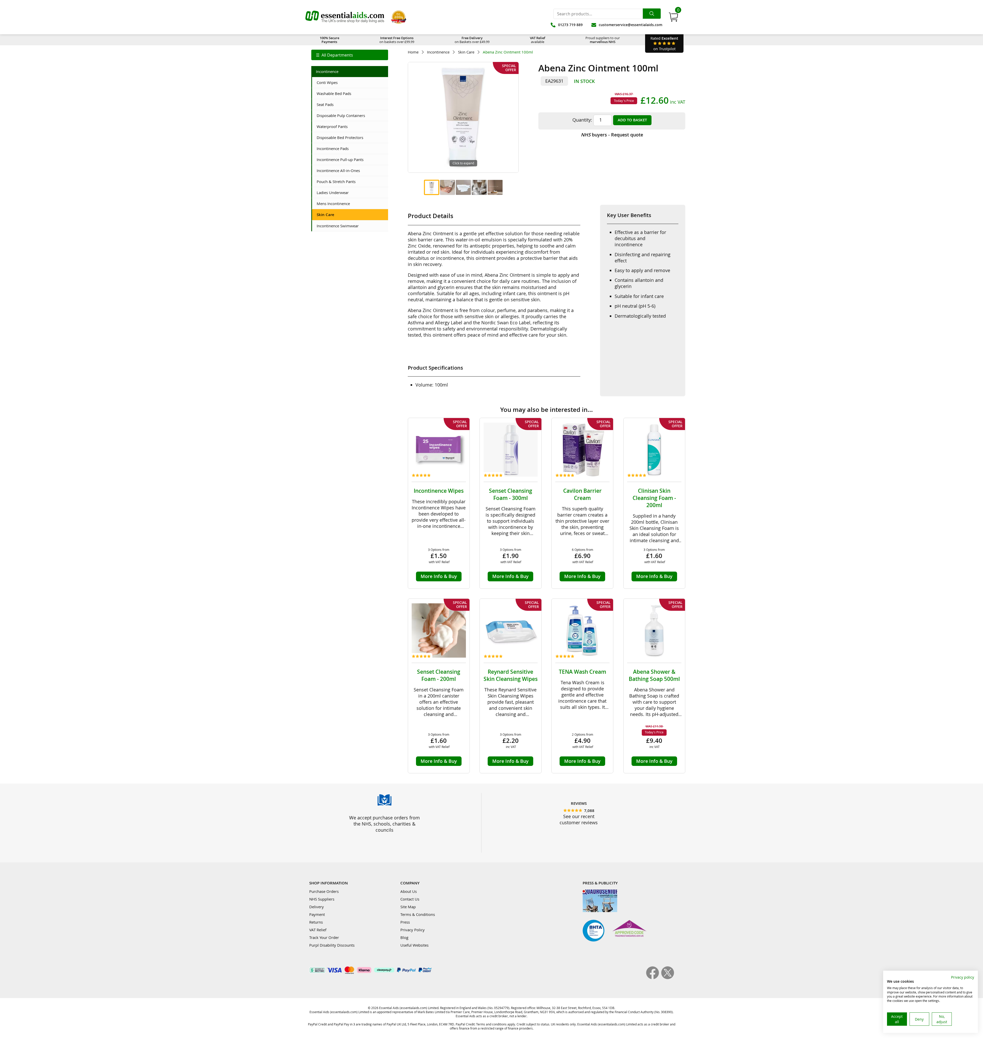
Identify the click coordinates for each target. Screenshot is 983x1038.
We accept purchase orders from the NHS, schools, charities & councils (384, 824)
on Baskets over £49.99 (472, 40)
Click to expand (463, 163)
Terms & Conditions (417, 914)
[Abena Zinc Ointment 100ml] (431, 187)
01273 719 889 (570, 24)
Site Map (408, 906)
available (537, 40)
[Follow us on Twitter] (667, 977)
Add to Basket (632, 120)
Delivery (316, 906)
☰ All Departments (334, 55)
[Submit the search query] (652, 13)
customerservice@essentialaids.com (630, 24)
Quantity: (582, 120)
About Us (408, 891)
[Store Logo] (344, 17)
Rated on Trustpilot (664, 43)
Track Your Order (324, 937)
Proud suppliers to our (602, 40)
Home (413, 52)
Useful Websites (414, 945)
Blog (404, 937)
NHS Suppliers (321, 899)
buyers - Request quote (612, 135)
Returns (316, 922)
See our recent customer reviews (579, 819)
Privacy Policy (412, 929)
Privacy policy (962, 977)
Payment (317, 914)
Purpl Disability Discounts (332, 945)
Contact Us (409, 899)
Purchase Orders (324, 891)
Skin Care (466, 52)
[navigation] (349, 55)
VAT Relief (317, 929)
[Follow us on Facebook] (653, 977)
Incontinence (438, 52)
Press (405, 922)
